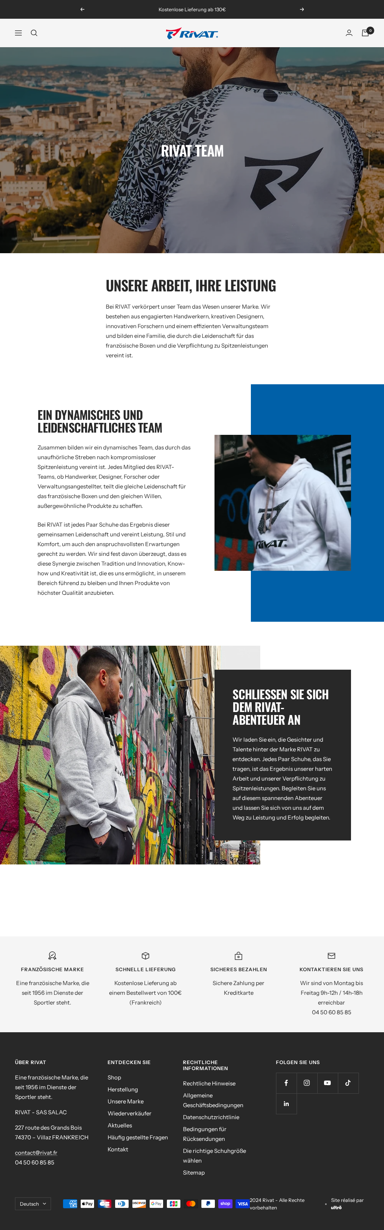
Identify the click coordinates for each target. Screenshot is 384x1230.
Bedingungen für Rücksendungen (204, 1134)
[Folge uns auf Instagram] (307, 1083)
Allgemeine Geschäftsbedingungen (213, 1100)
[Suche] (34, 33)
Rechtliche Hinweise (209, 1083)
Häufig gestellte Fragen (138, 1137)
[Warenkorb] (365, 33)
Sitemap (194, 1172)
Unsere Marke (126, 1101)
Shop (114, 1077)
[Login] (349, 33)
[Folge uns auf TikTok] (348, 1083)
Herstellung (123, 1089)
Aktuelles (120, 1125)
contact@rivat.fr (36, 1152)
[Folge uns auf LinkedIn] (286, 1103)
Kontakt (118, 1149)
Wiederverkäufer (130, 1113)
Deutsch (29, 1204)
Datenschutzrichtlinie (211, 1117)
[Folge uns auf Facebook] (286, 1083)
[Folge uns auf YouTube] (327, 1083)
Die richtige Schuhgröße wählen (214, 1155)
